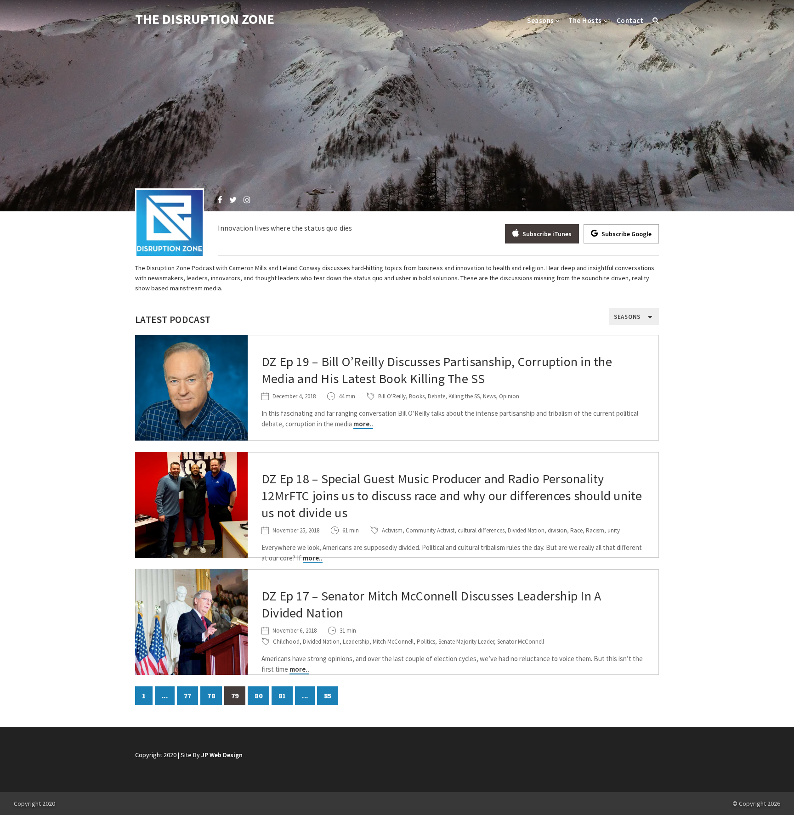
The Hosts (584, 20)
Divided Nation (526, 530)
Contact (630, 20)
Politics (426, 641)
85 (327, 695)
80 (258, 695)
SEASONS (627, 317)
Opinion (509, 396)
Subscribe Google (626, 234)
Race (576, 530)
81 (282, 695)
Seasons (540, 20)
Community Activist (430, 530)
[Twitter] (233, 200)
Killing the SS (464, 396)
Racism (595, 530)
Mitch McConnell (393, 641)
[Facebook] (220, 200)
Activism (392, 530)
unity (613, 530)
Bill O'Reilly (392, 396)
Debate (436, 396)
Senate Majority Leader (466, 641)
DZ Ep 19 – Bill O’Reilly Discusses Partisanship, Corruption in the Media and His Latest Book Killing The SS (436, 370)
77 (187, 695)
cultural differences (481, 530)
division (557, 530)
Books (417, 396)
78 (211, 695)
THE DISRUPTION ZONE (204, 19)
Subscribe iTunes (546, 234)
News (489, 396)
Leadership (356, 641)
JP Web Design (222, 755)
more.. (363, 423)
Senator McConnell (520, 641)
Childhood (286, 641)
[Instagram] (247, 200)
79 (234, 695)
